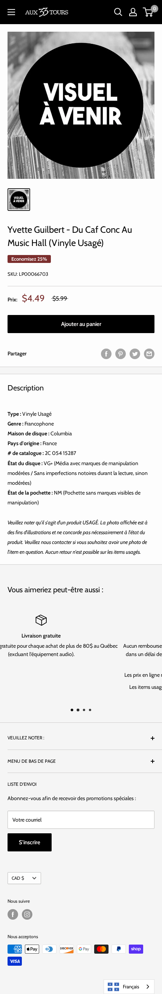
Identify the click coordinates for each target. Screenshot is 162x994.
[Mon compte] (133, 12)
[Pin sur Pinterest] (120, 353)
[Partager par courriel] (149, 353)
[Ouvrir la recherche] (118, 12)
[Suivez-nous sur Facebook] (13, 914)
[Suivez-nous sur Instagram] (27, 914)
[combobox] (129, 986)
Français (131, 986)
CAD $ (18, 878)
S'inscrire (29, 842)
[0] (148, 12)
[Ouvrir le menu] (11, 12)
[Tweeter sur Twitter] (135, 353)
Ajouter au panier (81, 324)
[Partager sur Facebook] (106, 353)
